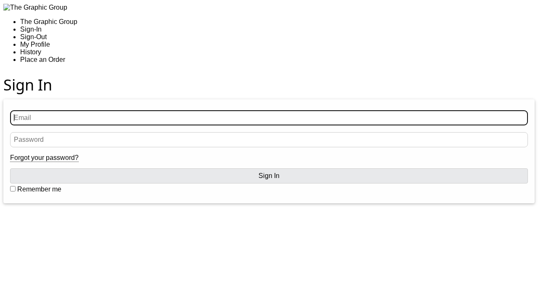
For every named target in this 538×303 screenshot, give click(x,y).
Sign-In (31, 29)
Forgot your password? (44, 157)
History (30, 52)
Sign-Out (33, 36)
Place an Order (42, 59)
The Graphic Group (48, 21)
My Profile (35, 44)
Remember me (38, 189)
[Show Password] (520, 139)
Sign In (269, 175)
